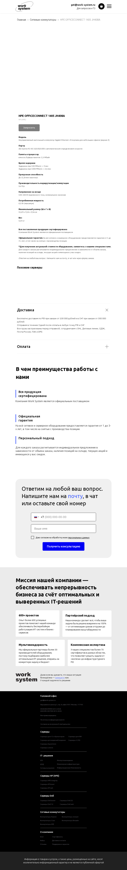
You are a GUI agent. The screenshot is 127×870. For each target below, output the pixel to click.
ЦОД (42, 764)
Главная (21, 19)
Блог (42, 837)
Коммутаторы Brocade (70, 820)
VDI (41, 760)
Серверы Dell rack (67, 804)
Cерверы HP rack (46, 788)
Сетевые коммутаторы (43, 19)
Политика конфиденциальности (52, 720)
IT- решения (46, 755)
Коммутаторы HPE (47, 824)
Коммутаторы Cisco (47, 820)
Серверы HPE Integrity (48, 780)
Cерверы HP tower (47, 784)
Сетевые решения (47, 768)
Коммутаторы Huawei (48, 817)
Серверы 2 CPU (74, 740)
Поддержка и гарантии (60, 844)
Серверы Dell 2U (66, 800)
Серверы (45, 732)
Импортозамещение (65, 760)
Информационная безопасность (69, 768)
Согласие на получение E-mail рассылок (55, 724)
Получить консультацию (63, 546)
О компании (46, 832)
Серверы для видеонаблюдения (53, 740)
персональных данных (79, 537)
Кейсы (42, 840)
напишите (60, 677)
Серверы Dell (47, 796)
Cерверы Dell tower (47, 800)
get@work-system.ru (83, 4)
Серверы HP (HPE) (49, 776)
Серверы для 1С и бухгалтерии (52, 736)
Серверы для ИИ (75, 736)
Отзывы (43, 844)
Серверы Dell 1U (46, 804)
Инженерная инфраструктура (68, 764)
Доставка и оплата (59, 840)
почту (75, 496)
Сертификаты (57, 837)
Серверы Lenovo (46, 748)
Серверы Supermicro (48, 744)
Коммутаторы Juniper (70, 817)
